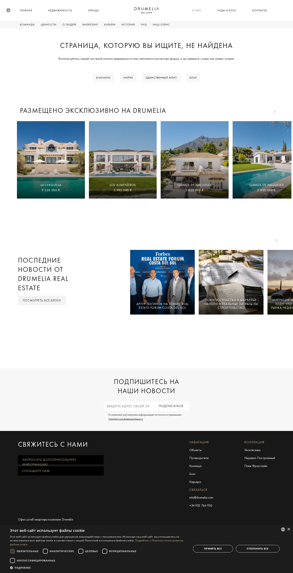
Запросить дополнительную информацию (49, 461)
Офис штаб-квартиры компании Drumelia (45, 519)
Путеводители (199, 458)
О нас (197, 10)
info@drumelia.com (201, 497)
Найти (128, 77)
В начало (103, 77)
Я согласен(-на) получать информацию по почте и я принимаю (144, 417)
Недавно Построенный (259, 458)
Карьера (110, 24)
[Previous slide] (270, 112)
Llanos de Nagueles (194, 185)
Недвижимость (60, 10)
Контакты (259, 10)
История (128, 24)
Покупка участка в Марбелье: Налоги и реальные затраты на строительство (231, 304)
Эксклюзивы (252, 450)
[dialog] (146, 548)
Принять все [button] (213, 548)
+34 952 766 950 (200, 505)
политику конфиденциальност (125, 419)
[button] (8, 10)
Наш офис (161, 24)
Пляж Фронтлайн (255, 466)
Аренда (93, 10)
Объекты (195, 450)
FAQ (144, 24)
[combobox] (283, 529)
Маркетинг (90, 24)
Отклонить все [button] (257, 548)
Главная (26, 10)
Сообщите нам (36, 471)
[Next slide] (275, 112)
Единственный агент (161, 77)
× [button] (288, 529)
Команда (27, 24)
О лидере (69, 24)
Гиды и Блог (226, 10)
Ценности (48, 24)
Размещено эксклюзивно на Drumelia (93, 110)
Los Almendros (123, 185)
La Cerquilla (50, 185)
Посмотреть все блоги (42, 300)
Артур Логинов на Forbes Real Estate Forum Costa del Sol (162, 306)
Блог (193, 77)
